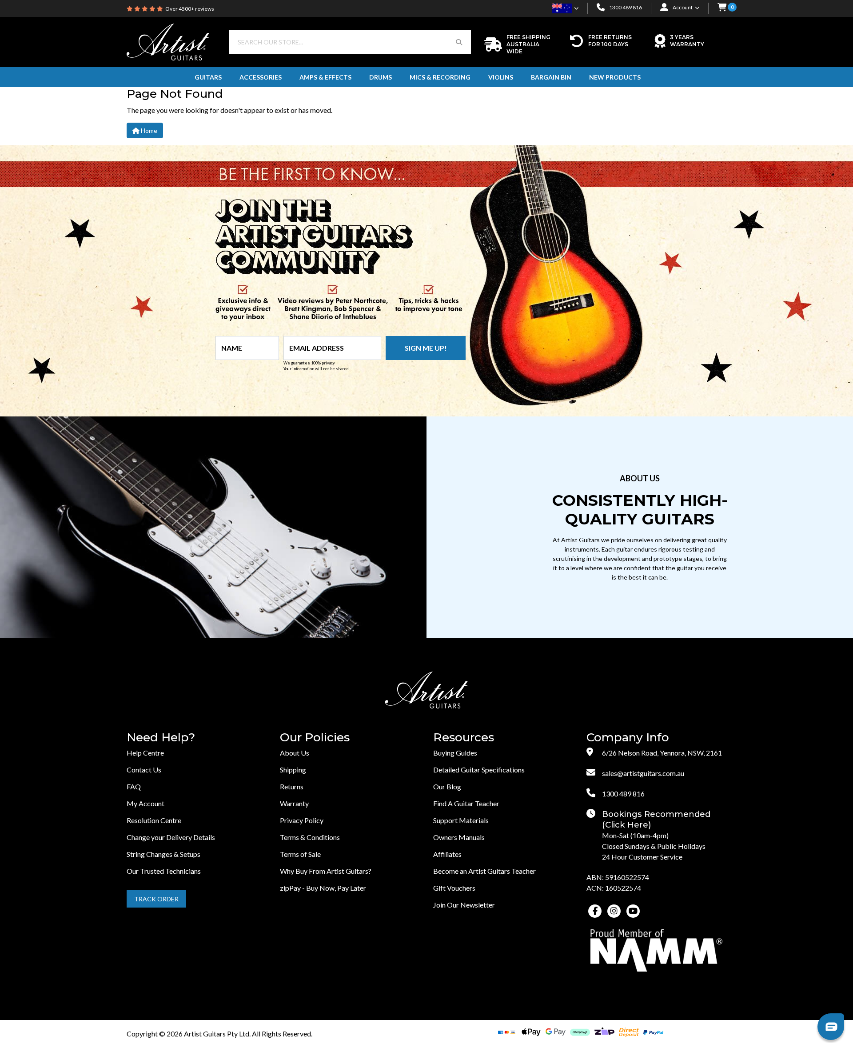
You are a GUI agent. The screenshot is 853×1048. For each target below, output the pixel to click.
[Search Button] (459, 42)
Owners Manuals (459, 837)
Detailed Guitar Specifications (479, 769)
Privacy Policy (301, 820)
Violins (500, 77)
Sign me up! (426, 348)
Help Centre (145, 752)
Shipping (293, 769)
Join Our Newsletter (464, 904)
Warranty (294, 803)
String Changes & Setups (163, 854)
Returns (291, 786)
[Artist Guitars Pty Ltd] (168, 41)
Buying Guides (455, 752)
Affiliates (447, 854)
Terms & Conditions (310, 837)
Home (148, 130)
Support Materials (461, 820)
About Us (294, 752)
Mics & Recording (440, 77)
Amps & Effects (325, 77)
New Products (615, 77)
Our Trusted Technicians (164, 871)
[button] (721, 8)
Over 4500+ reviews (189, 8)
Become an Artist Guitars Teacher (484, 871)
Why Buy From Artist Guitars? (325, 871)
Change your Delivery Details (171, 837)
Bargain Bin (551, 77)
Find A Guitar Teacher (466, 803)
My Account (145, 803)
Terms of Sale (300, 854)
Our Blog (447, 786)
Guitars (208, 77)
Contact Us (144, 769)
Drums (380, 77)
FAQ (134, 786)
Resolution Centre (154, 820)
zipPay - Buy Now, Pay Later (323, 888)
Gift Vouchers (454, 888)
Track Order (156, 899)
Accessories (260, 77)
